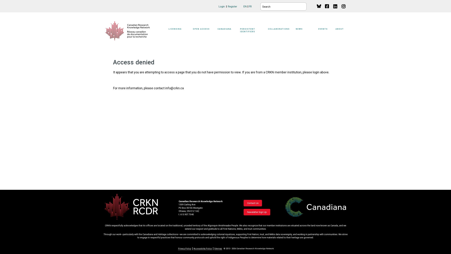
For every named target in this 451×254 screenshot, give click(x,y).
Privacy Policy (184, 248)
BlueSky (319, 6)
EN (245, 6)
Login (222, 6)
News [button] (299, 29)
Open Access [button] (201, 29)
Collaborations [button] (279, 29)
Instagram (344, 9)
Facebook (327, 9)
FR (250, 6)
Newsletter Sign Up (257, 212)
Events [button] (323, 29)
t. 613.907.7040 (186, 214)
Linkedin (335, 9)
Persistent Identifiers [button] (247, 30)
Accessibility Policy (203, 248)
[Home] (128, 31)
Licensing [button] (175, 29)
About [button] (340, 29)
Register (232, 6)
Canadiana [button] (224, 29)
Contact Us (252, 203)
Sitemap (218, 248)
